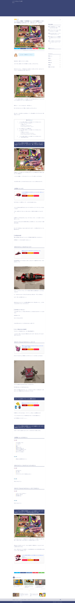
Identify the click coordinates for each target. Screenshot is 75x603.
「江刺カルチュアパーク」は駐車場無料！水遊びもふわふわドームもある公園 (55, 37)
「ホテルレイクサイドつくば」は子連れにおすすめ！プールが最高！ (55, 30)
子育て (55, 60)
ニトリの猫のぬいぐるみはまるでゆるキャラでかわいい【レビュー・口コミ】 (55, 42)
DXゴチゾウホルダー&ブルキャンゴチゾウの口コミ (28, 134)
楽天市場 (25, 195)
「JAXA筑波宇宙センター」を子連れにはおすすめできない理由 (55, 27)
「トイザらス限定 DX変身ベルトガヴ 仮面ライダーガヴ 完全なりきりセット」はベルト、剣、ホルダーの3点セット (30, 122)
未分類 (55, 62)
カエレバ (26, 194)
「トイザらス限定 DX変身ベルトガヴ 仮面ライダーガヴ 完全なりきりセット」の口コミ (30, 130)
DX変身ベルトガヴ (24, 124)
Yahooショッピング (36, 195)
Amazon (30, 195)
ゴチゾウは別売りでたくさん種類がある (25, 128)
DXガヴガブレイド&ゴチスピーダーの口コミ (27, 133)
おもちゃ (15, 19)
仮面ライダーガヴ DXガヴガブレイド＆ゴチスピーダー (31, 250)
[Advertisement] (37, 10)
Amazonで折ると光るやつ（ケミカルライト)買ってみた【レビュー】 (55, 34)
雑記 (55, 64)
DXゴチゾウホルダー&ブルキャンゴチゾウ (27, 126)
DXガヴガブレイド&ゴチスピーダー (26, 125)
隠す (31, 120)
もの (55, 58)
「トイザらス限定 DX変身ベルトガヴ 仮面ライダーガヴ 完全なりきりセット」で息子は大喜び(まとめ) (30, 137)
